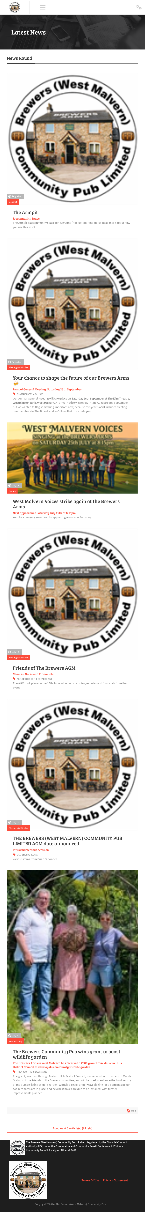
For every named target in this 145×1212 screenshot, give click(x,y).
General (13, 201)
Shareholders (24, 394)
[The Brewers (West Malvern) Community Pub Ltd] (14, 7)
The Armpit (25, 212)
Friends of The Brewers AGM (44, 667)
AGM (35, 394)
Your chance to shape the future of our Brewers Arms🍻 (71, 380)
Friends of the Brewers (34, 678)
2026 (41, 394)
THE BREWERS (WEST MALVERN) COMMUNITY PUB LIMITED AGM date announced (67, 840)
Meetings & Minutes (18, 367)
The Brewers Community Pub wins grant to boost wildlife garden (66, 1054)
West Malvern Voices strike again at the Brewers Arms (66, 503)
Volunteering (15, 1040)
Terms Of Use (90, 1180)
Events (12, 490)
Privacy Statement (115, 1180)
